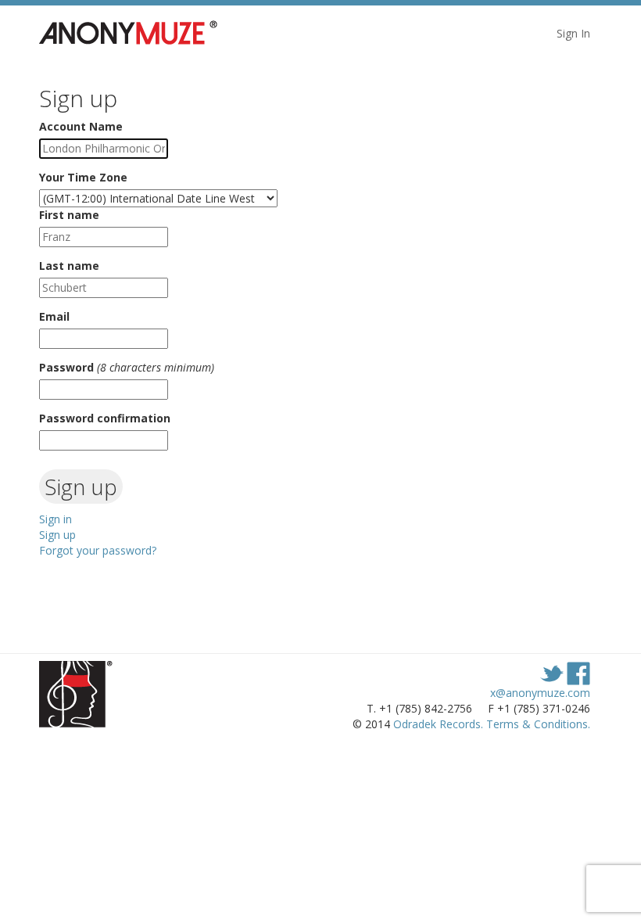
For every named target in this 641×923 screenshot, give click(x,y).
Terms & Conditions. (538, 723)
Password (66, 367)
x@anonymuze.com (540, 692)
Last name (69, 265)
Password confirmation (104, 418)
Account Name (81, 126)
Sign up (57, 534)
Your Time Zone (83, 177)
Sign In (573, 33)
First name (69, 214)
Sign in (55, 519)
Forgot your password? (97, 550)
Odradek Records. (438, 723)
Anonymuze (137, 33)
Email (54, 316)
